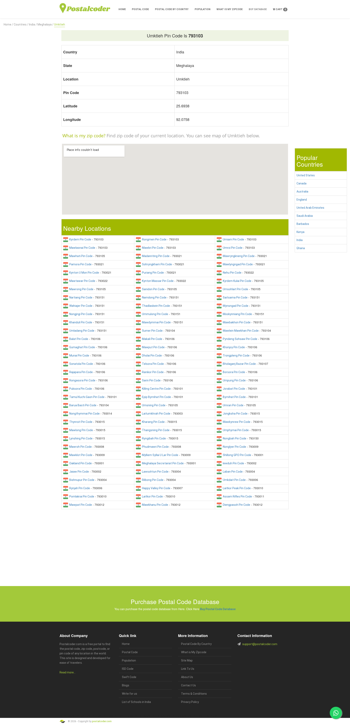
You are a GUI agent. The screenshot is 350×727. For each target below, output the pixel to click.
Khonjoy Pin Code (233, 347)
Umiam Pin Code (233, 239)
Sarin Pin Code (151, 380)
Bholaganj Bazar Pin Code (239, 363)
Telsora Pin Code (152, 363)
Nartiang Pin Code (80, 297)
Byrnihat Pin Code (234, 397)
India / (33, 24)
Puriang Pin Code (152, 272)
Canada (301, 183)
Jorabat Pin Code (233, 388)
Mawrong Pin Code (80, 289)
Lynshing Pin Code (80, 438)
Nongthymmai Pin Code (84, 413)
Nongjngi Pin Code (80, 314)
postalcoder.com (102, 721)
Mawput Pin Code (153, 347)
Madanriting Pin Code (155, 256)
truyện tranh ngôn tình (118, 715)
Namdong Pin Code (153, 297)
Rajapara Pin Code (80, 372)
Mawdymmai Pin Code (156, 322)
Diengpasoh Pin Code (236, 504)
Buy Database (258, 9)
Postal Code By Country (172, 9)
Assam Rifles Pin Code (237, 496)
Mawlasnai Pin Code (81, 247)
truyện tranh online (136, 715)
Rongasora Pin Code (81, 380)
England (302, 199)
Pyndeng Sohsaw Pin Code (239, 339)
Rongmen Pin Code (153, 239)
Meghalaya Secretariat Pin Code (162, 463)
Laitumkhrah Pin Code (155, 413)
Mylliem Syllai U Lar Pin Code (159, 455)
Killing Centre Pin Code (156, 388)
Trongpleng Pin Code (236, 355)
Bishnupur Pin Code (81, 479)
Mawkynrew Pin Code (236, 421)
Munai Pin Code (78, 355)
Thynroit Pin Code (80, 421)
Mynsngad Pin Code (235, 305)
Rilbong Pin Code (152, 479)
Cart (280, 9)
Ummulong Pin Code (154, 314)
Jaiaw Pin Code (78, 471)
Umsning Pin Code (153, 405)
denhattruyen (213, 715)
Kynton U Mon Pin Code (83, 272)
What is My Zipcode (230, 9)
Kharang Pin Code (153, 421)
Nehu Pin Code (231, 272)
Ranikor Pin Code (152, 372)
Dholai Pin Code (151, 355)
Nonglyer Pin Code (234, 446)
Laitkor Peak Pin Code (236, 488)
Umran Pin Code (232, 405)
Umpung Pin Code (234, 380)
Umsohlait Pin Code (235, 289)
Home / (8, 24)
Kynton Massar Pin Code (157, 281)
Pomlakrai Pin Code (81, 496)
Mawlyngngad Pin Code (237, 264)
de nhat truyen (79, 715)
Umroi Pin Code (232, 247)
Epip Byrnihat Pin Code (156, 397)
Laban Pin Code (232, 471)
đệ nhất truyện (66, 715)
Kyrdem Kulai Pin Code (236, 281)
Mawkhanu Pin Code (154, 504)
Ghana (301, 248)
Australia (302, 191)
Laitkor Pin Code (152, 496)
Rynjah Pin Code (79, 488)
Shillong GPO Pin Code (236, 455)
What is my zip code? (83, 135)
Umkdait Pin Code (234, 479)
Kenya (300, 232)
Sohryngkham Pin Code (156, 264)
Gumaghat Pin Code (81, 347)
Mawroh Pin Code (80, 446)
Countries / (21, 24)
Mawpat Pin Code (80, 504)
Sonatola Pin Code (80, 363)
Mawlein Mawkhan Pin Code (240, 330)
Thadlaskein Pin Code (155, 305)
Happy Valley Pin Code (155, 488)
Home (122, 9)
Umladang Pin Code (81, 330)
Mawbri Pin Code (152, 247)
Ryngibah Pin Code (153, 438)
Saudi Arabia (305, 215)
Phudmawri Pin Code (155, 446)
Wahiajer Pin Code (80, 305)
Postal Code (140, 9)
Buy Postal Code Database (218, 609)
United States (306, 175)
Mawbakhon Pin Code (236, 322)
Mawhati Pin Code (80, 256)
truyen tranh (102, 715)
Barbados (303, 223)
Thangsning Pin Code (155, 430)
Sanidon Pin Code (152, 289)
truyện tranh (91, 715)
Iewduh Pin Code (233, 463)
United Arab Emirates (310, 207)
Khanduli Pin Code (80, 322)
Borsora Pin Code (233, 372)
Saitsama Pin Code (235, 297)
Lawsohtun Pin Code (155, 471)
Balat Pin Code (78, 339)
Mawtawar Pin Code (81, 281)
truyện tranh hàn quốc (155, 715)
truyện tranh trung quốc (176, 715)
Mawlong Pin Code (80, 430)
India (300, 240)
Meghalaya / (45, 24)
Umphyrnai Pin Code (235, 430)
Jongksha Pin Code (235, 413)
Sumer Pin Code (152, 330)
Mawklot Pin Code (80, 455)
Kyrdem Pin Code (79, 239)
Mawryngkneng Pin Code (238, 256)
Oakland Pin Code (80, 463)
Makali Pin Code (151, 339)
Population (202, 9)
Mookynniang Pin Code (237, 314)
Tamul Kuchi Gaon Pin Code (86, 397)
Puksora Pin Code (80, 388)
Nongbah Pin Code (234, 438)
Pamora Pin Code (80, 264)
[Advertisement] (29, 87)
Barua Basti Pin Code (82, 405)
